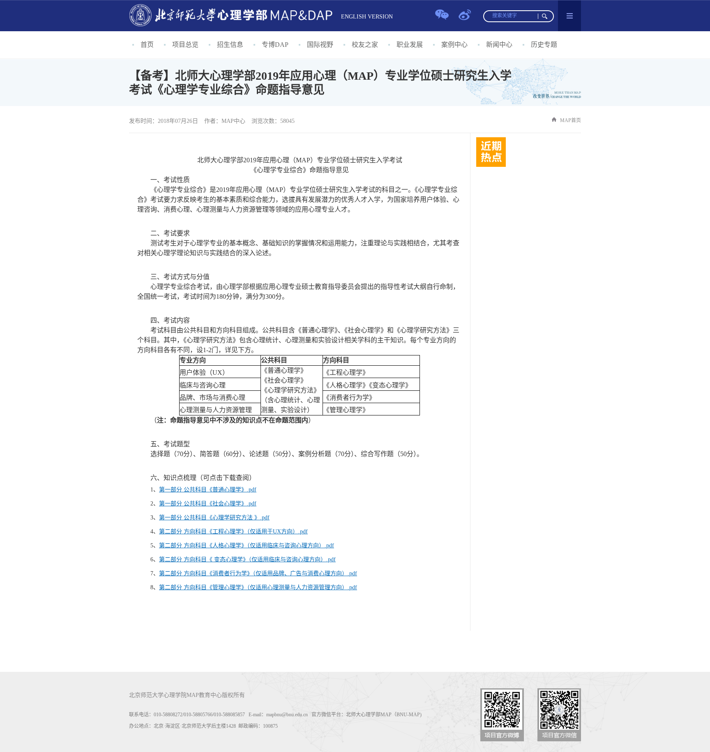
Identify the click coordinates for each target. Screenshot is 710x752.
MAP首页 (570, 120)
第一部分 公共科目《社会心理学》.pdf (207, 504)
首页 (147, 44)
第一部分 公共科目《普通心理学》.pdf (207, 490)
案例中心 (454, 44)
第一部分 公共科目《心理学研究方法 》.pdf (214, 517)
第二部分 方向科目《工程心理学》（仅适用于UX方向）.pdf (233, 531)
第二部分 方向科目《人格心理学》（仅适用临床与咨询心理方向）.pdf (246, 545)
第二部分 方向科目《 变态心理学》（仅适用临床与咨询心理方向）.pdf (247, 559)
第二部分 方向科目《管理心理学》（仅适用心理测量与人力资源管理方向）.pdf (258, 587)
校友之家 (365, 44)
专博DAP (275, 44)
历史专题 (544, 44)
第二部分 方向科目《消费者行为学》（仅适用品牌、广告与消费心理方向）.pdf (258, 573)
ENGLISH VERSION (367, 17)
